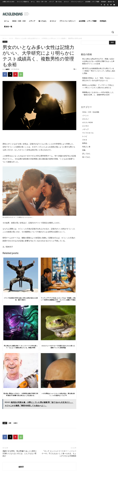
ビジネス (85, 126)
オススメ (85, 119)
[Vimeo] (111, 5)
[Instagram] (104, 5)
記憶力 (16, 423)
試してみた (86, 153)
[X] (107, 5)
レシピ (84, 136)
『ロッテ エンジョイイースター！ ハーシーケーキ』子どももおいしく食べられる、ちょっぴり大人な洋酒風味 (59, 453)
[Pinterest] (15, 74)
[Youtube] (114, 5)
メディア (85, 129)
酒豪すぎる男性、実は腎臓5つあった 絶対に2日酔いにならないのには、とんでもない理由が (20, 453)
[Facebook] (101, 5)
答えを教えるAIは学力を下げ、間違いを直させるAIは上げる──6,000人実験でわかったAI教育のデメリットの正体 (98, 61)
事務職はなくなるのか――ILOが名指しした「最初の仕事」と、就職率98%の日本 (98, 93)
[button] (112, 32)
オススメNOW (87, 122)
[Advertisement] (57, 13)
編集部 (7, 69)
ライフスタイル (88, 133)
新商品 (84, 143)
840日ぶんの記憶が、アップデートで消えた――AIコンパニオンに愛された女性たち (98, 86)
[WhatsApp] (20, 74)
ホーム (5, 38)
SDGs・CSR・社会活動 (90, 112)
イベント (85, 115)
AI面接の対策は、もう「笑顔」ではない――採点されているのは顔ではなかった (98, 79)
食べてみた (86, 157)
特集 (84, 150)
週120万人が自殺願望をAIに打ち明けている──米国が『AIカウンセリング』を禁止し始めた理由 (98, 71)
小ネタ (11, 38)
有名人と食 (86, 147)
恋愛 (10, 423)
